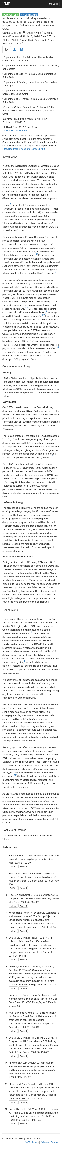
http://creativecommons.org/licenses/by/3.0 (23, 148)
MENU (52, 4)
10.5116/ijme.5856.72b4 (14, 130)
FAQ (27, 1142)
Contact (55, 1142)
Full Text (13, 866)
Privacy (45, 1142)
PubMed (23, 866)
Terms (35, 1142)
